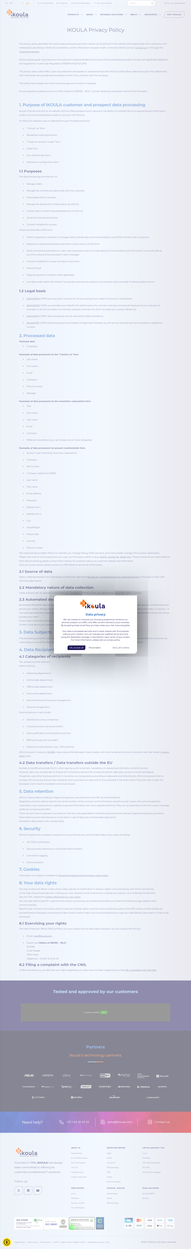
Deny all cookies (121, 647)
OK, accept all (76, 647)
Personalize (95, 647)
